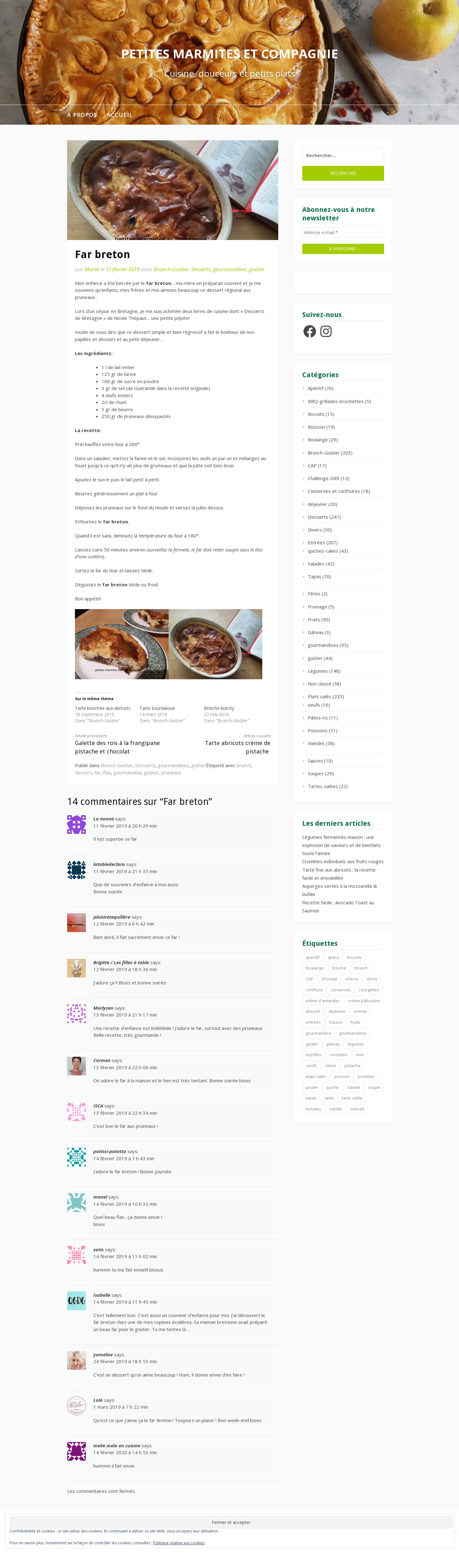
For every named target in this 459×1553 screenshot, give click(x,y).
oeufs (314, 705)
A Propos (82, 114)
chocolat (329, 979)
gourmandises (229, 269)
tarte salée (352, 1098)
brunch (244, 765)
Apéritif (315, 388)
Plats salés (319, 696)
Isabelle (101, 1295)
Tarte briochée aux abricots (103, 708)
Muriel (92, 269)
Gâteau (315, 632)
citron (372, 979)
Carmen (102, 1060)
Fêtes (314, 593)
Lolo (98, 1400)
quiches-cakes (323, 551)
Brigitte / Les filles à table (121, 962)
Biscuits (316, 414)
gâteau (333, 1044)
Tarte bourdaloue (157, 708)
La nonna (103, 818)
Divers (315, 529)
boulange (315, 968)
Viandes (316, 743)
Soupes (316, 773)
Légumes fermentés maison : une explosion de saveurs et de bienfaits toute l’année (341, 845)
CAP (312, 465)
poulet (312, 1087)
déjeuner (317, 504)
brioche (339, 968)
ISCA (98, 1106)
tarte (329, 1098)
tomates (313, 1109)
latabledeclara (109, 864)
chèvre (351, 979)
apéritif (312, 957)
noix (360, 1054)
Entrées (316, 542)
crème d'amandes (323, 1000)
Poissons (318, 730)
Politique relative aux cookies (179, 1543)
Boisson (316, 427)
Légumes (318, 671)
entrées (313, 1022)
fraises (335, 1022)
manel (100, 1197)
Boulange (318, 439)
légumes (356, 1044)
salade (353, 1087)
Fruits (314, 619)
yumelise (103, 1354)
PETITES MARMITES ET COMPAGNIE (229, 53)
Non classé (319, 683)
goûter (256, 269)
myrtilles (314, 1054)
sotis (98, 1249)
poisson (342, 1076)
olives (330, 1065)
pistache (352, 1065)
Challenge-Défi (323, 478)
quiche (332, 1087)
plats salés (316, 1076)
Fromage (317, 606)
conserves (341, 990)
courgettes (369, 990)
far (98, 772)
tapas (311, 1098)
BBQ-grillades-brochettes (336, 401)
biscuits (354, 957)
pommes (366, 1076)
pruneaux (171, 772)
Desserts (200, 269)
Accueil (119, 114)
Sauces (315, 760)
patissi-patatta (109, 1151)
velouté (357, 1109)
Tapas (314, 576)
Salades (316, 563)
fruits (355, 1022)
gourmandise (127, 772)
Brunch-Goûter (171, 269)
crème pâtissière (364, 1000)
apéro (333, 957)
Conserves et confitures (334, 491)
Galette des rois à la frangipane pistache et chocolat (117, 744)
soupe (374, 1087)
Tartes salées (323, 786)
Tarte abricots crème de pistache (237, 744)
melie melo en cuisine (116, 1445)
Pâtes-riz (318, 717)
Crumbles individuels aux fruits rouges (343, 861)
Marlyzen (103, 1008)
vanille (335, 1109)
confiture (314, 990)
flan (107, 772)
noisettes (339, 1054)
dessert (83, 772)
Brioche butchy (219, 708)
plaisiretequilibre (111, 917)
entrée (360, 1011)
